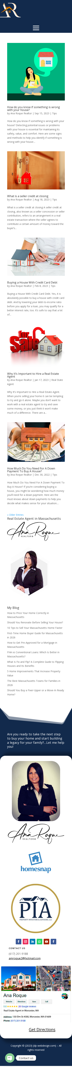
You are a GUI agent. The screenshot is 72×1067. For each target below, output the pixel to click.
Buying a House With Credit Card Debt (32, 282)
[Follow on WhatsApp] (39, 941)
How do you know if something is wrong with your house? (33, 108)
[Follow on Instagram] (25, 941)
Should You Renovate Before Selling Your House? (35, 622)
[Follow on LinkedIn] (32, 941)
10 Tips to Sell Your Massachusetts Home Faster (34, 627)
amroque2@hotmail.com (25, 958)
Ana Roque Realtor (21, 113)
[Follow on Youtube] (46, 941)
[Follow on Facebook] (18, 941)
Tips (54, 113)
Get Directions (42, 1029)
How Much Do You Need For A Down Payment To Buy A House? (31, 470)
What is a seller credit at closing (27, 196)
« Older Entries (15, 514)
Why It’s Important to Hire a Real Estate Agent (33, 375)
